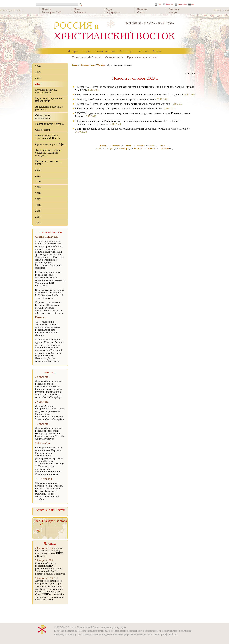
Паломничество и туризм (49, 123)
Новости (46, 9)
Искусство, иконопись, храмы (48, 162)
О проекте (174, 9)
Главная (75, 65)
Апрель (140, 145)
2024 (38, 77)
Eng (192, 4)
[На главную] (114, 31)
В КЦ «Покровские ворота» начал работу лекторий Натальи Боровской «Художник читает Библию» (132, 128)
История (73, 51)
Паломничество (104, 51)
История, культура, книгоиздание (46, 91)
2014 (38, 216)
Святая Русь (126, 51)
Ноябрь (151, 148)
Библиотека (80, 12)
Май (152, 145)
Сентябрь (123, 148)
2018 (38, 193)
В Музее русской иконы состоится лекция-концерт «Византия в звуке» (115, 99)
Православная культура (142, 57)
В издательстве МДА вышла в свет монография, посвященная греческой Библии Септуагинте (129, 94)
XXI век (143, 51)
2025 (38, 72)
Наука (86, 51)
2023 (38, 83)
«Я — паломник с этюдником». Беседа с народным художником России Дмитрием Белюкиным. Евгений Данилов (47, 328)
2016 (38, 205)
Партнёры (142, 9)
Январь (102, 145)
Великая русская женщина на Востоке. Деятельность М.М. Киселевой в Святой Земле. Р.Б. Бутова (49, 294)
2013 (38, 222)
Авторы (173, 12)
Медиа (157, 51)
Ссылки (141, 12)
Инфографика (113, 12)
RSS (159, 4)
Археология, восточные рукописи (49, 108)
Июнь (162, 145)
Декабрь (165, 148)
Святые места (114, 57)
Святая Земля (42, 129)
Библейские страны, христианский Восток (47, 137)
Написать (169, 4)
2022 (38, 169)
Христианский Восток (86, 57)
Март (128, 145)
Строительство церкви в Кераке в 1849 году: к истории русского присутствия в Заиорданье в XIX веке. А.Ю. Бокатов (49, 307)
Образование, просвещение (43, 116)
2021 (38, 175)
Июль (98, 148)
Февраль (116, 145)
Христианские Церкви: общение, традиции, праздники (48, 153)
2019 (38, 187)
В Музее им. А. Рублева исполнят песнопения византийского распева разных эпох (122, 103)
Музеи (77, 9)
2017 (38, 199)
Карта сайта (182, 4)
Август (110, 148)
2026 (38, 66)
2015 (38, 210)
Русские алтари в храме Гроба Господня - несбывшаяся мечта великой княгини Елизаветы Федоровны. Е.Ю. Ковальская (50, 279)
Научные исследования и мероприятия (49, 99)
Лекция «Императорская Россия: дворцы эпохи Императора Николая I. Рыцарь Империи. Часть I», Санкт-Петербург (50, 433)
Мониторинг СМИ (51, 12)
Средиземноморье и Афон (50, 144)
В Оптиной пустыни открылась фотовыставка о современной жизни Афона (118, 108)
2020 (38, 181)
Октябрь (101, 65)
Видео (109, 9)
